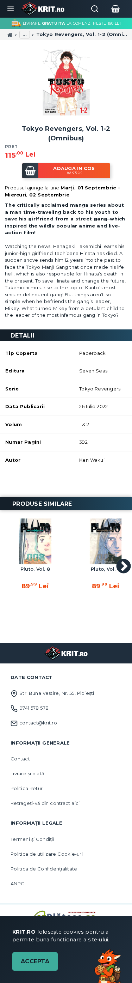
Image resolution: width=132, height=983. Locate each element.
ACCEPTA (35, 961)
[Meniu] (10, 9)
